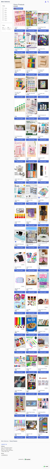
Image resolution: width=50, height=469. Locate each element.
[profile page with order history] (45, 1)
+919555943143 (4, 455)
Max (8, 27)
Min (3, 27)
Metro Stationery (5, 1)
